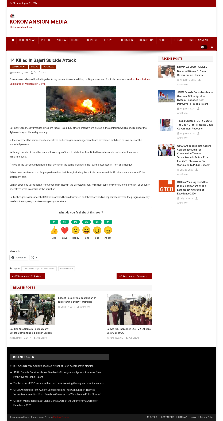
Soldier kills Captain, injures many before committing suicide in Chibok (31, 331)
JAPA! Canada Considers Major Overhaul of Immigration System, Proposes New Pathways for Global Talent (195, 98)
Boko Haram (66, 268)
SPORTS (163, 40)
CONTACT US (167, 417)
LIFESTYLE (108, 40)
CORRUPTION (146, 40)
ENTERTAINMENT (198, 40)
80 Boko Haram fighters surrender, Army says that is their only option (135, 276)
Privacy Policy (206, 417)
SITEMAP (182, 417)
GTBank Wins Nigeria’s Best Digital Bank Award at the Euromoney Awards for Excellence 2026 (192, 188)
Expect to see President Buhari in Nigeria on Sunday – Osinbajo (77, 300)
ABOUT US (152, 417)
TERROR (178, 40)
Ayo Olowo (40, 72)
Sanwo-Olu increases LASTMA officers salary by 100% (129, 331)
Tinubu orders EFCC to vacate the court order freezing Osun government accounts (195, 125)
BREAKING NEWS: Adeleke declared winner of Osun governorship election (192, 71)
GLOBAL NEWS (27, 40)
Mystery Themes (61, 417)
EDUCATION (126, 40)
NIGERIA (61, 40)
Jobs (193, 417)
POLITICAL (49, 67)
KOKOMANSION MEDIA (38, 21)
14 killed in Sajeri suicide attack (39, 268)
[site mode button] (204, 47)
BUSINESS (91, 40)
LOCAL (34, 67)
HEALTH (75, 40)
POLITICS (46, 40)
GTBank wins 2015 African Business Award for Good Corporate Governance (29, 276)
